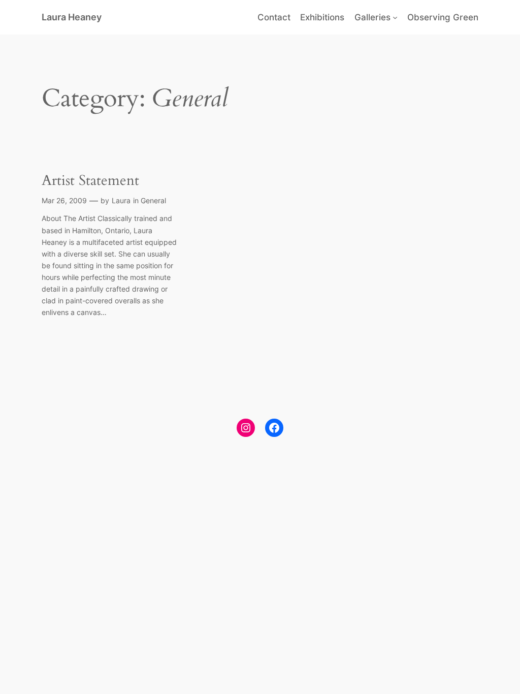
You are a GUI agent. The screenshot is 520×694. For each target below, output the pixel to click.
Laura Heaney (72, 17)
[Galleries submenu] (395, 17)
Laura (121, 200)
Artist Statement (90, 180)
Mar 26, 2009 (64, 200)
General (153, 200)
